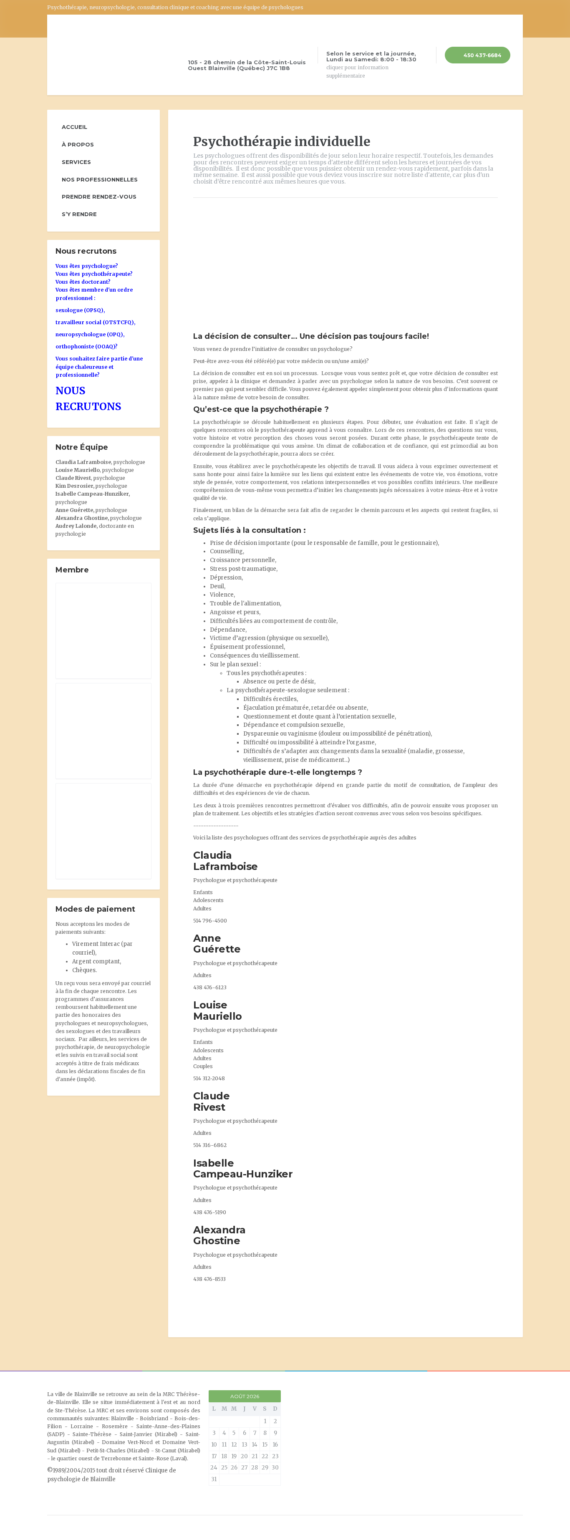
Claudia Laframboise (225, 860)
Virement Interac (96, 944)
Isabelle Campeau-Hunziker (243, 1168)
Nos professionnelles (100, 179)
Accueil (74, 127)
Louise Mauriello (217, 1010)
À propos (78, 144)
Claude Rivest (211, 1101)
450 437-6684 (482, 55)
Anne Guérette (216, 943)
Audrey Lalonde (75, 526)
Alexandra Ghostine (219, 1235)
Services (76, 162)
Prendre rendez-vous (99, 196)
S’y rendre (79, 214)
